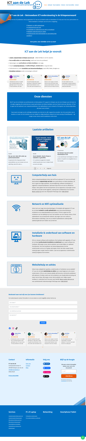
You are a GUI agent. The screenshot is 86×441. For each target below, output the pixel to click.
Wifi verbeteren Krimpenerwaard (14, 422)
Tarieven (63, 5)
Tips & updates (56, 5)
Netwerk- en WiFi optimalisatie (36, 25)
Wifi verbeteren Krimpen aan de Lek (15, 420)
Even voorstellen (70, 5)
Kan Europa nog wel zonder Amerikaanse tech (65, 153)
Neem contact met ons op (67, 279)
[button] (83, 437)
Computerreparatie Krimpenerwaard (15, 418)
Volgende (49, 168)
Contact (77, 5)
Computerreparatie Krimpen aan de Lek (16, 416)
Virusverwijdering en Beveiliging (14, 424)
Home (45, 5)
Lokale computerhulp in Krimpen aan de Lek (21, 57)
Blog (27, 367)
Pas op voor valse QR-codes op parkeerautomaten (17, 156)
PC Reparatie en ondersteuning (31, 416)
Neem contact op (36, 191)
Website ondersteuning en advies (37, 31)
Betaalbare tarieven (15, 71)
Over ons (28, 363)
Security (10, 153)
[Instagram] (13, 328)
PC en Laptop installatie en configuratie (33, 418)
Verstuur (43, 322)
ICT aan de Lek (60, 150)
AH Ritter (68, 76)
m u (31, 76)
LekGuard (50, 5)
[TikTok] (16, 328)
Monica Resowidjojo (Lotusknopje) (53, 76)
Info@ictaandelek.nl (14, 370)
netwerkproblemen (19, 66)
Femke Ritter (16, 76)
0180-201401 (65, 191)
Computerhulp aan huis (34, 27)
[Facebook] (10, 328)
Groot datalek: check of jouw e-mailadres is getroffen (42, 156)
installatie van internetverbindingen (32, 68)
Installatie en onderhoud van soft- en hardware (41, 29)
